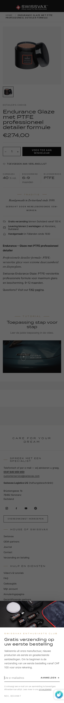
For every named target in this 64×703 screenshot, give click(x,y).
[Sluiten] (58, 606)
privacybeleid (45, 689)
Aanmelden (48, 677)
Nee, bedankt (12, 696)
